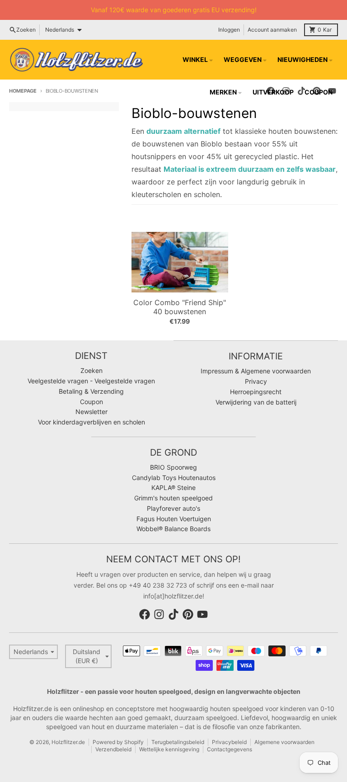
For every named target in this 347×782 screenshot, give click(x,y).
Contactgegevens (229, 749)
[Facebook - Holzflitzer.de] (144, 614)
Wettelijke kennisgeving (169, 749)
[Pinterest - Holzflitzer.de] (188, 614)
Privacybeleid (229, 742)
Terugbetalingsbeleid (177, 742)
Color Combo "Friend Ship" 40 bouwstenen (179, 307)
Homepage (23, 91)
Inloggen (229, 29)
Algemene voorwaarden (284, 742)
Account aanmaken (272, 29)
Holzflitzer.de (68, 742)
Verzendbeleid (113, 749)
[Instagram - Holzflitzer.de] (159, 614)
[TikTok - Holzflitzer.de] (173, 614)
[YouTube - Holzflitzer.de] (202, 614)
